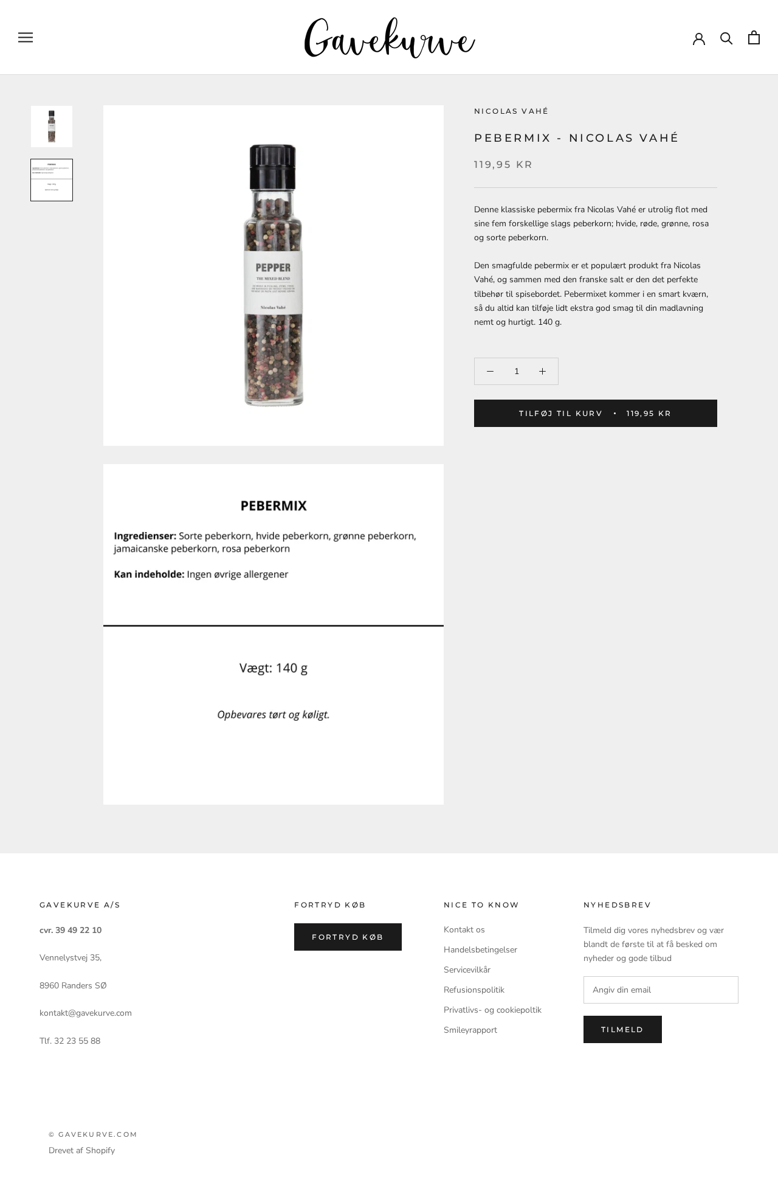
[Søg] (726, 37)
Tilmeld (622, 1029)
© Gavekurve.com (93, 1134)
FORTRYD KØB (348, 937)
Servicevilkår (467, 970)
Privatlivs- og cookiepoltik (493, 1010)
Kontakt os (464, 929)
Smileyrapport (470, 1030)
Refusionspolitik (474, 990)
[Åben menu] (25, 37)
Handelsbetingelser (480, 950)
